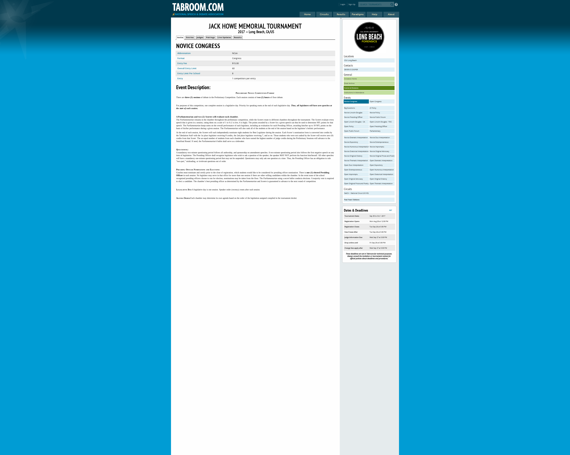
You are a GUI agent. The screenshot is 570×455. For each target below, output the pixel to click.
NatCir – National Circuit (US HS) (356, 193)
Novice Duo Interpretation (380, 137)
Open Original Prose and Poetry (356, 183)
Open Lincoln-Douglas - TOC (381, 122)
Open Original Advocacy (353, 179)
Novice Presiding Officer (353, 117)
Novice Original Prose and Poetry (382, 156)
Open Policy (349, 126)
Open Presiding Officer (378, 126)
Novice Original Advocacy (379, 151)
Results (238, 37)
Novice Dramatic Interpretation (356, 137)
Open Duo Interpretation (353, 165)
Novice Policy (375, 112)
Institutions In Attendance (354, 92)
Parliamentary (375, 131)
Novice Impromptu (377, 147)
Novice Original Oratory (353, 156)
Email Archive (349, 83)
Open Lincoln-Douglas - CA (354, 122)
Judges (200, 37)
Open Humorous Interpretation (382, 170)
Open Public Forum (351, 131)
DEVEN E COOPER (351, 69)
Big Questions (349, 108)
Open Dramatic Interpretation (381, 160)
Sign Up (352, 4)
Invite (180, 37)
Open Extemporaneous (353, 170)
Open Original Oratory (378, 179)
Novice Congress (350, 101)
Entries (190, 37)
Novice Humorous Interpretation (356, 147)
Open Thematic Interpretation (381, 183)
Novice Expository (351, 142)
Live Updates (224, 37)
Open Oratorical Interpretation (381, 174)
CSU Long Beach (350, 60)
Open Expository (376, 165)
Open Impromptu (351, 174)
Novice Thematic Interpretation (356, 160)
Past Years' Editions (351, 199)
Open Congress (375, 101)
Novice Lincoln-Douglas (353, 112)
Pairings (210, 37)
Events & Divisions (351, 88)
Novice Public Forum (378, 117)
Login (342, 4)
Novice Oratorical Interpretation (356, 151)
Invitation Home (350, 79)
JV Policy (373, 108)
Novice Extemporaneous (379, 142)
